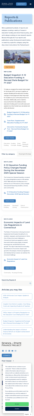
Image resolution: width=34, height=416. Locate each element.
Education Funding (7, 144)
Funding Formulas (13, 144)
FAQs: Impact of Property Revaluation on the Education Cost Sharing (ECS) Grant (16, 313)
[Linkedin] (9, 351)
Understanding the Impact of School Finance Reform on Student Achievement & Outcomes (16, 332)
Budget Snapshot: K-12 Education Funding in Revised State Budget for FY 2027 (16, 79)
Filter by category (8, 154)
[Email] (15, 351)
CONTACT (21, 4)
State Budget (19, 144)
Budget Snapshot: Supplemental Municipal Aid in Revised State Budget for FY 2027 (16, 322)
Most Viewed (6, 361)
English (27, 414)
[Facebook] (3, 351)
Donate (6, 355)
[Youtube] (12, 351)
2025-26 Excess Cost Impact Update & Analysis (16, 296)
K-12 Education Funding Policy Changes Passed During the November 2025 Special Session (15, 169)
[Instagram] (6, 351)
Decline (17, 408)
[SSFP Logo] (7, 4)
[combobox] (17, 283)
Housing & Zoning (15, 206)
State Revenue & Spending (25, 144)
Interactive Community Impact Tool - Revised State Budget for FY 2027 (18, 129)
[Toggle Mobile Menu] (30, 4)
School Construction (24, 206)
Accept (17, 404)
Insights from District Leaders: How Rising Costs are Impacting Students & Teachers (16, 305)
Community (7, 272)
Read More (10, 138)
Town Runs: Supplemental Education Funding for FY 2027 (17, 122)
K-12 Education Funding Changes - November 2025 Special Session (18, 193)
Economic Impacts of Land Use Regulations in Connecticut (17, 225)
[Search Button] (30, 283)
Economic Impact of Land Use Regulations (17, 260)
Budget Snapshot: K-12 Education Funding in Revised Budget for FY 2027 (18, 114)
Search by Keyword (9, 280)
